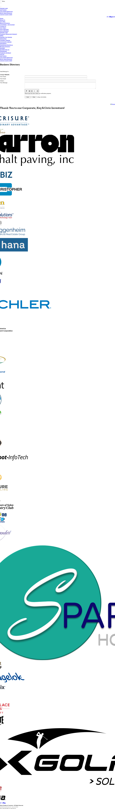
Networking (3, 38)
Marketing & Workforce (6, 45)
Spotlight (2, 48)
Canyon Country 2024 (6, 14)
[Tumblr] (113, 17)
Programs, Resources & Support (8, 34)
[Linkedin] (111, 17)
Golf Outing (3, 10)
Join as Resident (4, 31)
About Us (2, 20)
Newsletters (3, 43)
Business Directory (5, 46)
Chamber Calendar (5, 40)
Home (1, 18)
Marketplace (3, 51)
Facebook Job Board (5, 52)
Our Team (2, 21)
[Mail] (114, 17)
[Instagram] (110, 17)
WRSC (2, 35)
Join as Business (4, 29)
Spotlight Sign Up (4, 49)
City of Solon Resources (6, 11)
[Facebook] (107, 17)
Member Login (4, 8)
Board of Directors (5, 23)
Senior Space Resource (6, 13)
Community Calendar (6, 42)
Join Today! (3, 27)
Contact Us (3, 26)
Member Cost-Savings (6, 37)
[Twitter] (108, 17)
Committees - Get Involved (7, 24)
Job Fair (2, 54)
